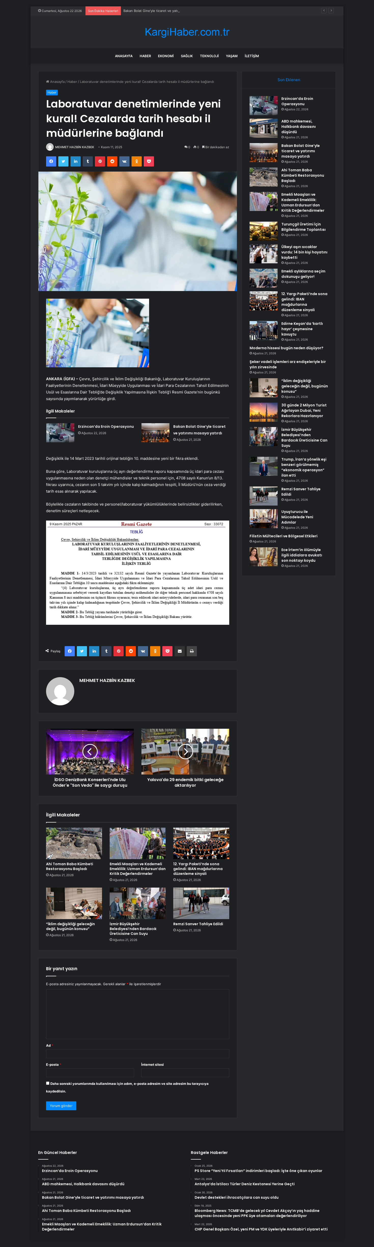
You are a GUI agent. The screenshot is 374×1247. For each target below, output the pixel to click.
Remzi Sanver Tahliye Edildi (198, 923)
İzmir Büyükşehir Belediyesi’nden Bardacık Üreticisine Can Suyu (133, 928)
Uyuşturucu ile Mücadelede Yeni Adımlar (297, 517)
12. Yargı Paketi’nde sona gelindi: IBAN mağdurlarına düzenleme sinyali (198, 868)
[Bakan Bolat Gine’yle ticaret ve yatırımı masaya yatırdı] (155, 432)
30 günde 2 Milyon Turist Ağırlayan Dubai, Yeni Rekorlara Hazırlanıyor (304, 410)
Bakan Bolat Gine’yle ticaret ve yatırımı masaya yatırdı (165, 11)
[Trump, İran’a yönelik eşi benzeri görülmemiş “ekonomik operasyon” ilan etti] (264, 466)
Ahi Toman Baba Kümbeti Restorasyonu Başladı (69, 866)
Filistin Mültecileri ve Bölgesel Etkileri (284, 536)
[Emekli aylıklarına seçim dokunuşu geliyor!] (264, 278)
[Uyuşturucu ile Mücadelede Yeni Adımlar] (264, 518)
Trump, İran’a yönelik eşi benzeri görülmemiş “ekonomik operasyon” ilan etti (303, 467)
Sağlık (187, 56)
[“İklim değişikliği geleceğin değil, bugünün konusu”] (74, 903)
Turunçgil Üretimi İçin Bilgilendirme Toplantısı (303, 227)
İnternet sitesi (152, 1064)
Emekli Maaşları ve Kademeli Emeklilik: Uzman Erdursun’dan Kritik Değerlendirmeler (138, 868)
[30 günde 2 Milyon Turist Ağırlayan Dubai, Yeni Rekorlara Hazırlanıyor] (264, 412)
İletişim (252, 56)
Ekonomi (166, 56)
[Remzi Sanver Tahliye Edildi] (201, 903)
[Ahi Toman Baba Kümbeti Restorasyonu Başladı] (74, 843)
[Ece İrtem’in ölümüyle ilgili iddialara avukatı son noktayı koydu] (264, 556)
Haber (145, 56)
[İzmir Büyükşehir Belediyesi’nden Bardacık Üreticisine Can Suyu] (138, 903)
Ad (49, 1045)
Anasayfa (124, 56)
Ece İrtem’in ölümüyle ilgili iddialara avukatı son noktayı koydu (301, 555)
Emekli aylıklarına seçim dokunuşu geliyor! (303, 274)
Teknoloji (209, 56)
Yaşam (232, 56)
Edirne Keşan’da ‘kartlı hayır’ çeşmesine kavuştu (302, 329)
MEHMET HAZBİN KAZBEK (74, 147)
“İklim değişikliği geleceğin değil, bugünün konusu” (70, 926)
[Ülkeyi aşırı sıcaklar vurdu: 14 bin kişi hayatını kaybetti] (264, 253)
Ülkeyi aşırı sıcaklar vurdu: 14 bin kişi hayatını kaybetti (304, 252)
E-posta (53, 1064)
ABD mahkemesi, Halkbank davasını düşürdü (298, 126)
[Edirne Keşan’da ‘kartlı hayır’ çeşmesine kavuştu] (264, 330)
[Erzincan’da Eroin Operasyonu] (60, 432)
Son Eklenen (289, 79)
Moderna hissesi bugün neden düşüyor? (286, 348)
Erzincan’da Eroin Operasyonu (106, 426)
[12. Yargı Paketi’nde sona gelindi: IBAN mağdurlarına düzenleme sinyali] (201, 843)
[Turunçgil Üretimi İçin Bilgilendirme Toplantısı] (264, 231)
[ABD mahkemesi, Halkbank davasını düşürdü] (264, 128)
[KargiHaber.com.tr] (187, 32)
